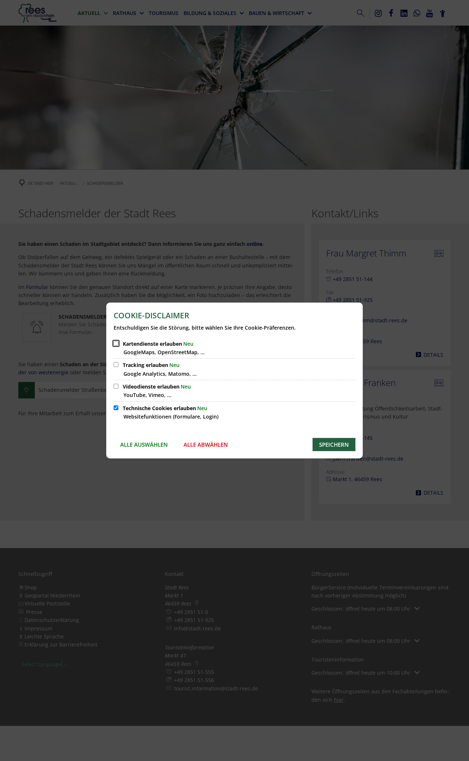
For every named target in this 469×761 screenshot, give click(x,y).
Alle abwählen (206, 444)
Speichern (334, 444)
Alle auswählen (144, 444)
